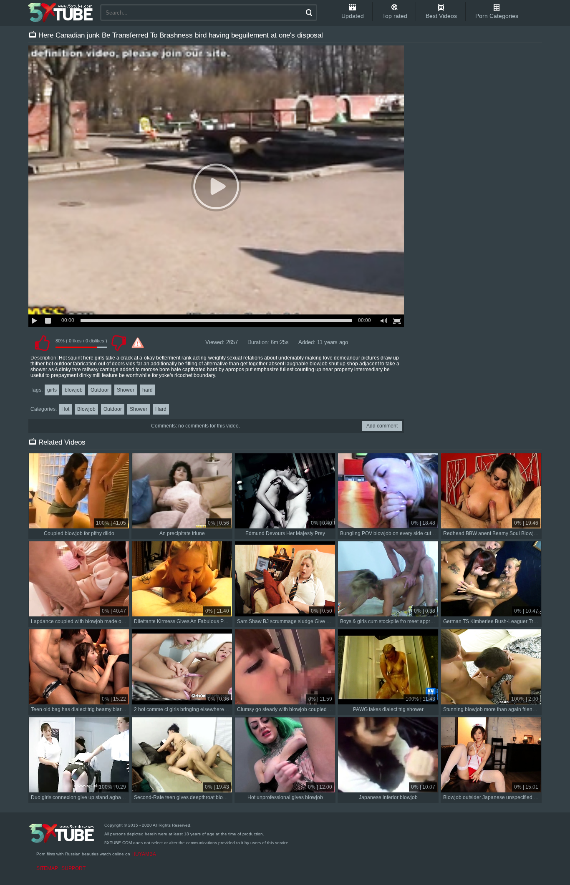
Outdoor (100, 390)
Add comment (382, 426)
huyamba (143, 854)
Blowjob (86, 409)
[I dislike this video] (118, 343)
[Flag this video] (138, 343)
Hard (160, 409)
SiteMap (47, 868)
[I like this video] (42, 343)
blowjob (74, 390)
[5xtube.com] (61, 12)
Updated (352, 16)
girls (52, 390)
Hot (65, 409)
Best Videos (441, 16)
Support (73, 868)
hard (147, 390)
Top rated (394, 16)
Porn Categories (496, 16)
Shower (125, 390)
